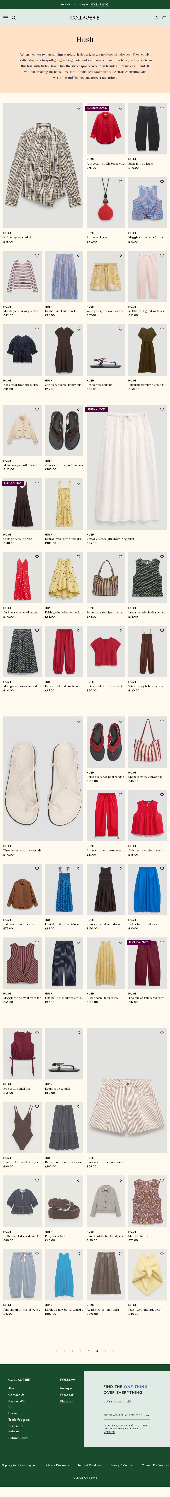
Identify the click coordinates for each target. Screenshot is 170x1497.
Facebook (67, 1395)
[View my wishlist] (156, 17)
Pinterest (66, 1401)
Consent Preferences (155, 1465)
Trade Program (19, 1420)
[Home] (85, 17)
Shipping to (19, 1465)
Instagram (67, 1388)
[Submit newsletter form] (147, 1415)
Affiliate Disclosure (57, 1465)
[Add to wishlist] (78, 108)
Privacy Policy (117, 1428)
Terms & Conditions (90, 1465)
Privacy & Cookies (122, 1465)
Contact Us (16, 1395)
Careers (13, 1413)
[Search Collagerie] (13, 17)
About (12, 1388)
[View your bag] (164, 17)
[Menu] (5, 17)
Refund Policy (18, 1438)
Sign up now (99, 5)
